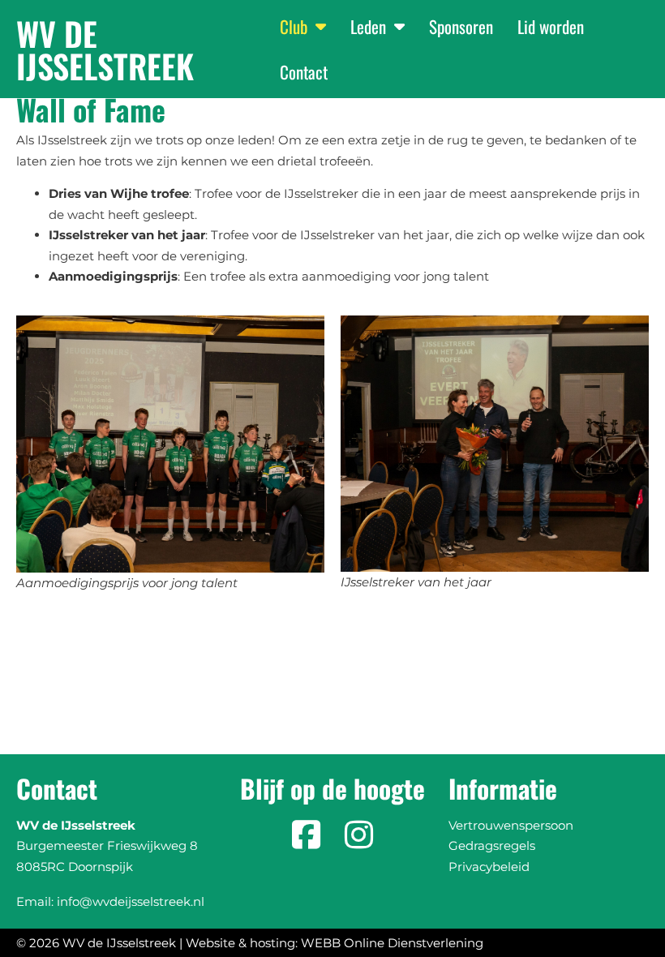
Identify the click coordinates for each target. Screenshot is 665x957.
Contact (304, 71)
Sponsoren (461, 26)
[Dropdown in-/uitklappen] (320, 26)
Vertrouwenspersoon (510, 825)
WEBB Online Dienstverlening (392, 943)
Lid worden (550, 26)
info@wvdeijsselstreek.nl (130, 901)
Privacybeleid (489, 866)
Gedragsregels (491, 845)
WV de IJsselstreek (105, 49)
